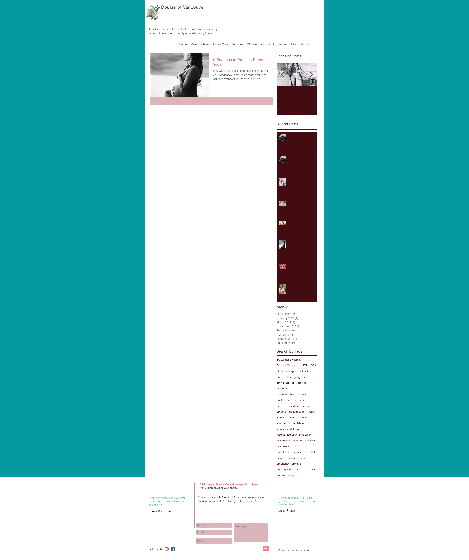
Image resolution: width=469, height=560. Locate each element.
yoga (292, 475)
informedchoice (286, 423)
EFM (306, 365)
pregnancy (283, 463)
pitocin (281, 458)
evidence (300, 400)
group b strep (296, 411)
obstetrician (283, 452)
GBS (313, 365)
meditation (305, 434)
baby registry (292, 377)
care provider (299, 382)
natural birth (300, 446)
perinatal (309, 452)
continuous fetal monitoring (292, 394)
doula (290, 400)
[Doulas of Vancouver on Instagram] (167, 549)
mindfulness (284, 446)
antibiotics (305, 371)
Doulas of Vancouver (289, 365)
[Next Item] (311, 75)
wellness (282, 475)
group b (281, 411)
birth (305, 377)
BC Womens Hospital (289, 359)
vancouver (309, 469)
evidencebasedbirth (288, 406)
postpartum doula (297, 458)
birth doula (283, 382)
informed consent (300, 417)
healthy (311, 411)
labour (301, 423)
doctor (280, 400)
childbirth (282, 388)
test (298, 469)
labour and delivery (288, 429)
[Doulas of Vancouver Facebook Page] (173, 549)
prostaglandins (285, 469)
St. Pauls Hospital (287, 371)
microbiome (284, 440)
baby (280, 377)
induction (282, 417)
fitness (306, 406)
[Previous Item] (282, 75)
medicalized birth (287, 434)
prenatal (296, 463)
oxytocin (297, 452)
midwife (297, 440)
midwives (309, 440)
